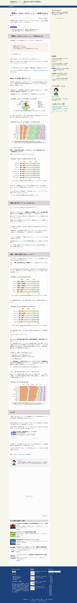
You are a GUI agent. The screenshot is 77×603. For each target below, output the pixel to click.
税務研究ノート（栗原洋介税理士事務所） (26, 2)
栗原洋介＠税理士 (55, 96)
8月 (50, 576)
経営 (47, 18)
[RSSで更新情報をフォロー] (15, 572)
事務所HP (45, 463)
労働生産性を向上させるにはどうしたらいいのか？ (28, 539)
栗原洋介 (46, 515)
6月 (50, 577)
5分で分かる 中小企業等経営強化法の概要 (26, 532)
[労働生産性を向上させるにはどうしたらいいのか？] (13, 542)
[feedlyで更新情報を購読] (13, 572)
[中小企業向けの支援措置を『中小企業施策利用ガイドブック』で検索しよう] (13, 526)
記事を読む (18, 529)
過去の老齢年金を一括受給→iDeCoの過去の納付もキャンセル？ (62, 75)
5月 (50, 578)
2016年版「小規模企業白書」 (19, 454)
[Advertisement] (29, 482)
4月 (50, 579)
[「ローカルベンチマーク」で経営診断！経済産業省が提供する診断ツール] (13, 557)
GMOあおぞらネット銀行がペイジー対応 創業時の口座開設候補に (31, 547)
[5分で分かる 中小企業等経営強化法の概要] (13, 534)
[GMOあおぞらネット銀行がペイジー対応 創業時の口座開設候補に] (13, 549)
